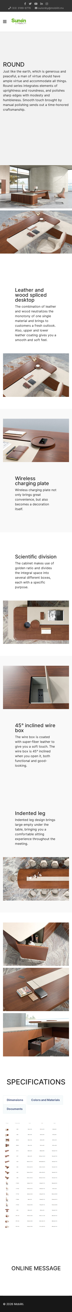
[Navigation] (5, 22)
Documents (14, 1108)
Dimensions (14, 1100)
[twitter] (30, 3)
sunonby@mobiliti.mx (51, 8)
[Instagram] (47, 3)
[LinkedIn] (41, 3)
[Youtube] (36, 3)
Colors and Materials (45, 1100)
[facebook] (25, 3)
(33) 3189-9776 (21, 8)
